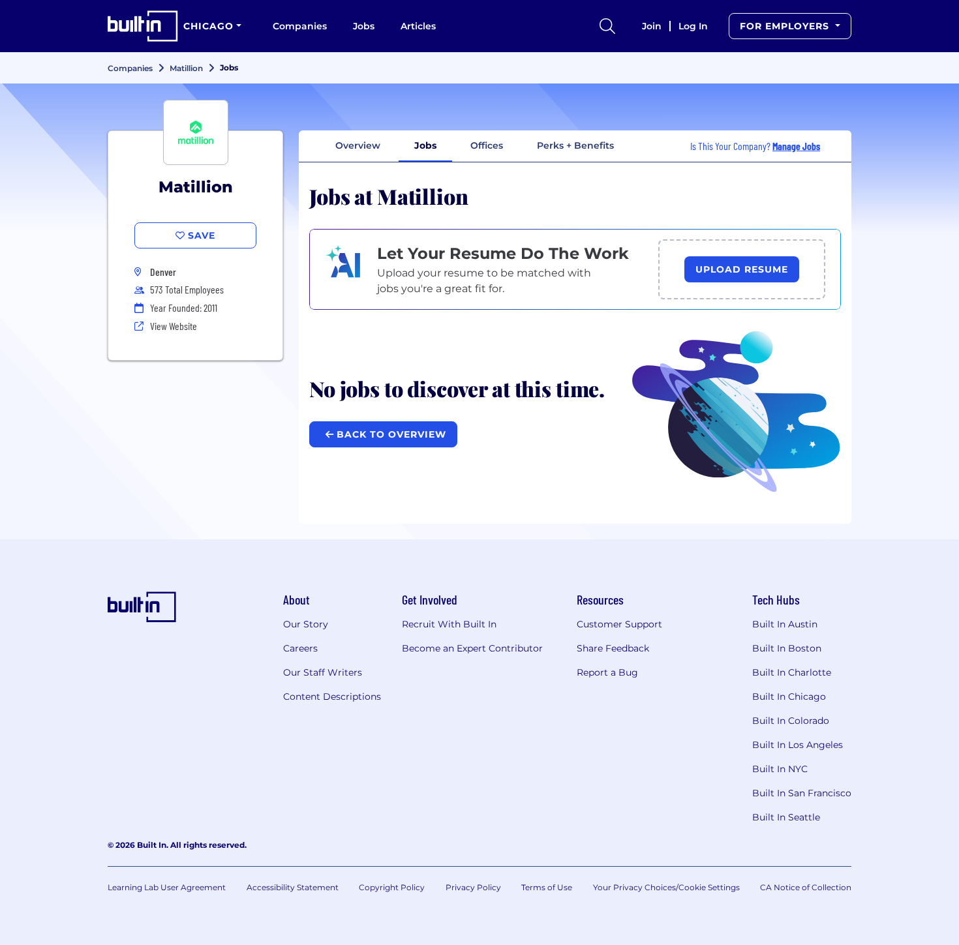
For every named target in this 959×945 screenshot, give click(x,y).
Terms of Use (546, 887)
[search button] (607, 26)
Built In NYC (780, 769)
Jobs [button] (425, 145)
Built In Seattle (786, 817)
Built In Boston (786, 648)
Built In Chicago (789, 696)
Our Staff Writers (322, 672)
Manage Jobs (796, 146)
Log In (693, 26)
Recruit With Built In (449, 624)
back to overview (389, 434)
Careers (300, 648)
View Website (173, 326)
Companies (300, 26)
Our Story (305, 624)
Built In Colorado (790, 721)
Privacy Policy (473, 887)
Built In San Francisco (801, 793)
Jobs (363, 26)
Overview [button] (357, 145)
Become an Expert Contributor (472, 648)
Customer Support (619, 624)
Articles (418, 26)
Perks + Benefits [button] (575, 145)
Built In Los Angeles (797, 745)
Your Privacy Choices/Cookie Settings (666, 887)
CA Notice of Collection (805, 887)
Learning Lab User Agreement (167, 887)
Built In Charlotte (791, 672)
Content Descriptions (332, 696)
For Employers (786, 26)
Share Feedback (613, 648)
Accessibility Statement (293, 887)
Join (652, 26)
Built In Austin (784, 624)
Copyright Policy (392, 887)
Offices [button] (486, 145)
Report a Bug (607, 672)
